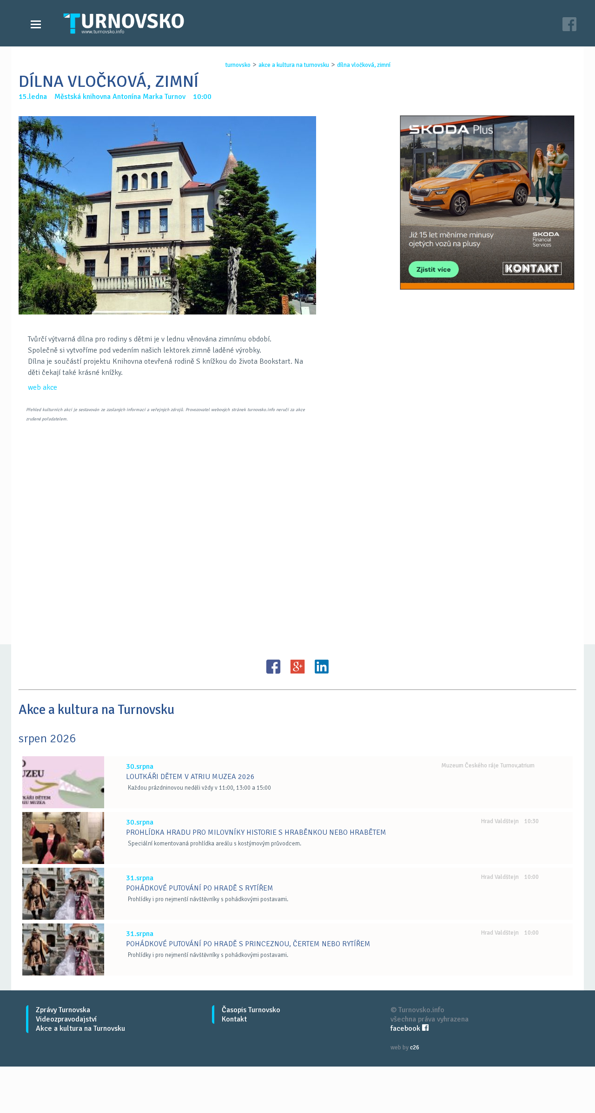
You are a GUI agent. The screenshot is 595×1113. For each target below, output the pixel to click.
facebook (406, 1028)
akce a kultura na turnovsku (293, 65)
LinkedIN (322, 666)
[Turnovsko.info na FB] (569, 25)
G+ (297, 666)
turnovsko (238, 65)
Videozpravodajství (66, 1019)
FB (273, 666)
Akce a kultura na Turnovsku (80, 1028)
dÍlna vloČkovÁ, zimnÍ (363, 65)
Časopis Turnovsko (251, 1010)
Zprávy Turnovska (63, 1010)
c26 (414, 1047)
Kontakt (234, 1019)
